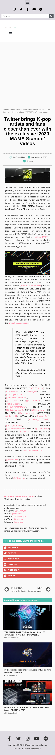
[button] (27, 2)
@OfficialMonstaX (14, 410)
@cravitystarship (14, 394)
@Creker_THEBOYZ (39, 419)
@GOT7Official (33, 401)
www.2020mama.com (31, 285)
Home (5, 109)
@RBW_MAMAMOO (15, 407)
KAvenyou (18, 522)
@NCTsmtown (38, 410)
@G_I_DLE (11, 401)
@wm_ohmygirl (26, 413)
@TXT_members (14, 425)
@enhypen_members (16, 397)
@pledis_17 (11, 416)
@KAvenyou (19, 478)
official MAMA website (19, 323)
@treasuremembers (15, 428)
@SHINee (24, 432)
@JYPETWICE (42, 428)
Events (12, 109)
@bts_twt (32, 391)
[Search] (51, 16)
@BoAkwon (11, 391)
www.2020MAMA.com (32, 450)
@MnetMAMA (42, 237)
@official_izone (13, 404)
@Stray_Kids (42, 416)
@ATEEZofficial (35, 388)
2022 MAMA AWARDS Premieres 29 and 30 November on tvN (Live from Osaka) (24, 633)
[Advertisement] (27, 71)
